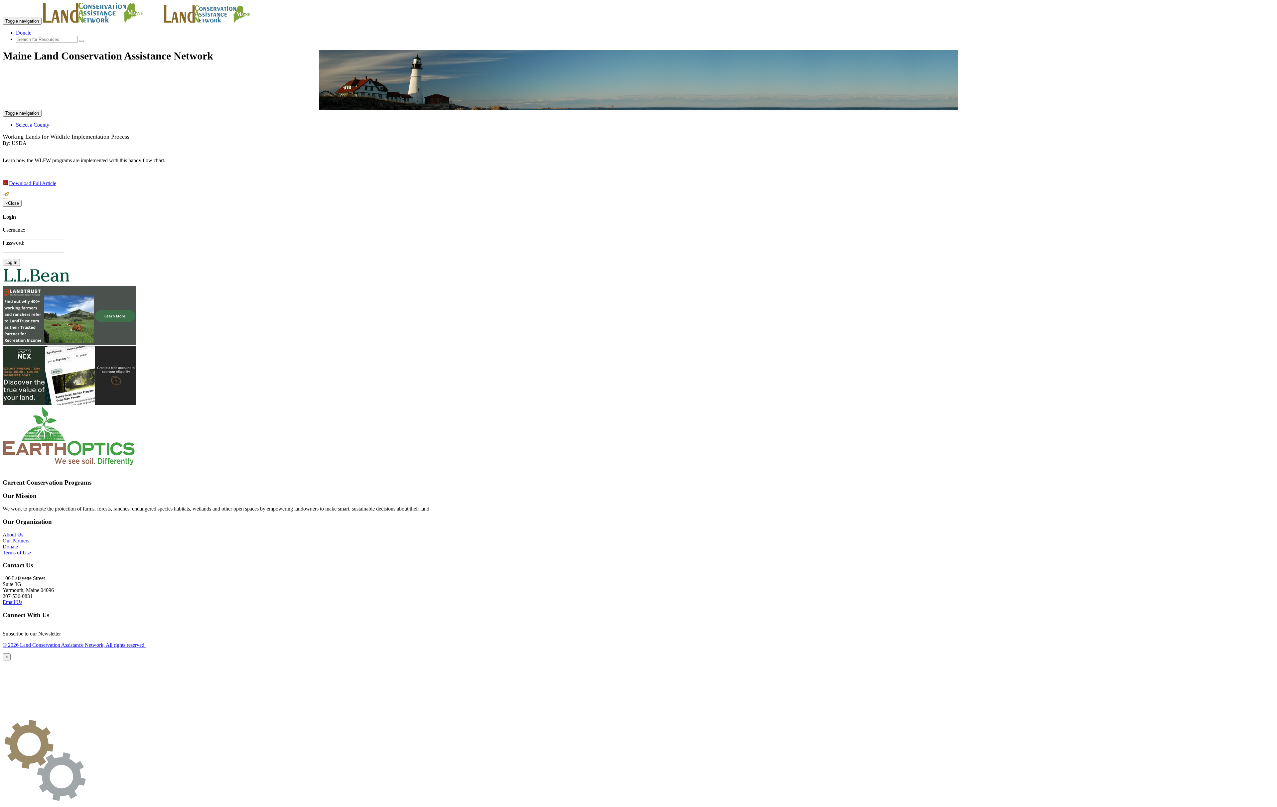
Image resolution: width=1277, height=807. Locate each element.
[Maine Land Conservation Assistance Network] (103, 21)
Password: (13, 243)
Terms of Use (17, 552)
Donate (23, 33)
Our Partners (16, 540)
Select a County (32, 125)
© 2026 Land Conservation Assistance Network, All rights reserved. (74, 645)
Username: (14, 230)
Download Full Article (32, 183)
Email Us (12, 602)
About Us (13, 534)
